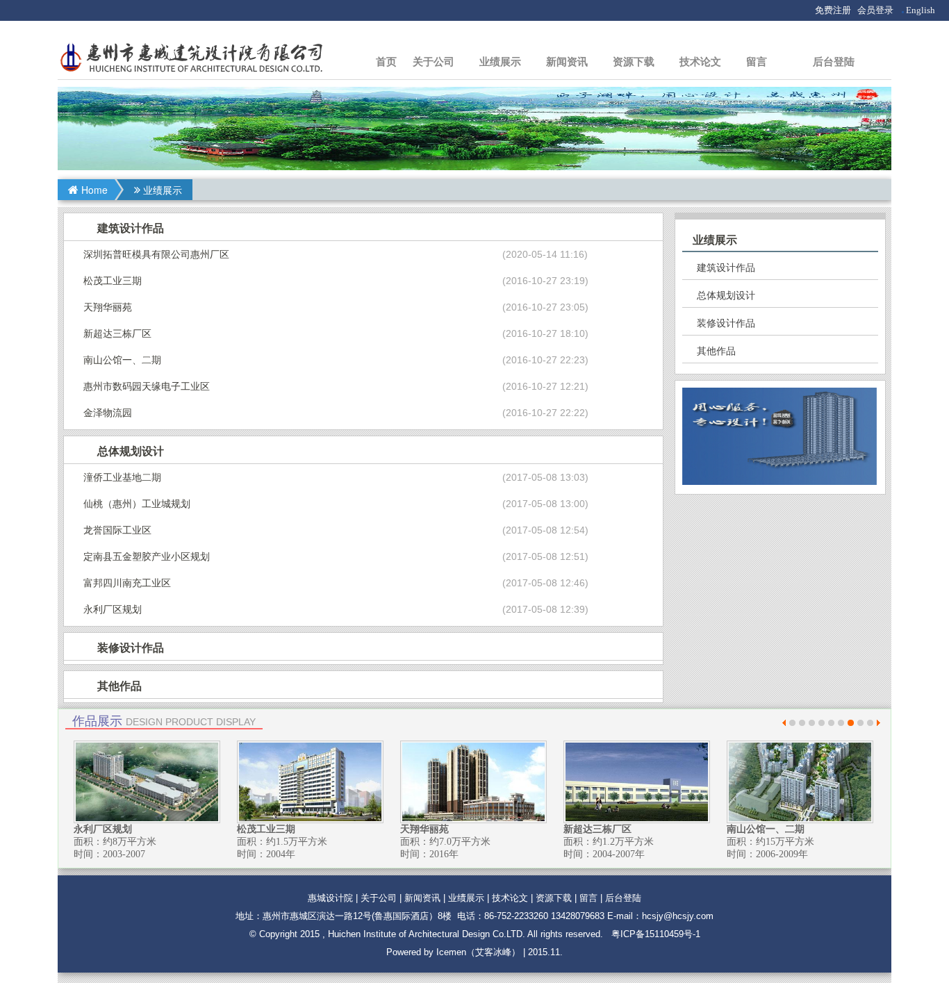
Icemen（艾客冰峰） (478, 952)
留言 (756, 61)
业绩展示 (500, 61)
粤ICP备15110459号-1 (655, 934)
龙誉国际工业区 (117, 530)
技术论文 (700, 61)
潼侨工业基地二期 (122, 477)
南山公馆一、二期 (122, 359)
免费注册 (833, 10)
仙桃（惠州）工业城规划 (136, 503)
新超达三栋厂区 (117, 333)
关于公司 (433, 61)
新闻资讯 (567, 61)
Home (94, 190)
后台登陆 (834, 61)
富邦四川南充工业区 (127, 582)
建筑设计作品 (726, 267)
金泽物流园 (107, 412)
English (920, 10)
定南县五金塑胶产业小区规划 (146, 556)
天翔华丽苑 (107, 307)
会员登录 (875, 10)
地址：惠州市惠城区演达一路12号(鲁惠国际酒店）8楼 (344, 916)
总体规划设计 (726, 295)
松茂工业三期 (112, 280)
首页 (386, 61)
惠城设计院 (330, 898)
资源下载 (633, 61)
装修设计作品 (726, 323)
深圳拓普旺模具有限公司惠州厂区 (156, 254)
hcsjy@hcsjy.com (677, 916)
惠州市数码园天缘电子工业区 (146, 386)
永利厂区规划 (112, 609)
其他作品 (716, 350)
